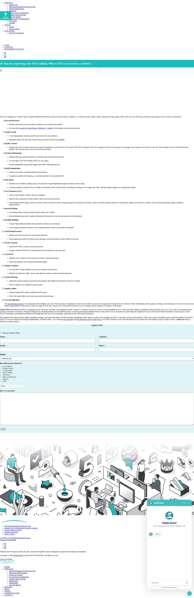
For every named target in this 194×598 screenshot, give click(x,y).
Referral (5, 379)
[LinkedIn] (5, 57)
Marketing (12, 11)
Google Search (8, 368)
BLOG (7, 45)
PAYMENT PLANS (11, 593)
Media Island (18, 555)
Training (12, 23)
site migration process (15, 304)
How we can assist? (8, 391)
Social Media (7, 366)
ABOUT (7, 25)
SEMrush (41, 128)
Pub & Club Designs (16, 33)
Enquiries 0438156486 (8, 540)
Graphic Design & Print (17, 15)
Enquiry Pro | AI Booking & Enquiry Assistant (20, 528)
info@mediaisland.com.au (21, 538)
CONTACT (8, 47)
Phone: (102, 346)
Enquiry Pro (13, 5)
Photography (13, 581)
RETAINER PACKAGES (14, 49)
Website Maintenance (16, 9)
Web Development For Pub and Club (22, 7)
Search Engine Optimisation (19, 13)
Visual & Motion (15, 17)
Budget (3, 354)
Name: (3, 337)
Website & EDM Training (18, 573)
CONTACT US (5, 538)
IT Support (13, 21)
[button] (5, 15)
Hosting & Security (11, 532)
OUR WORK (9, 31)
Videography (13, 583)
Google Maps (7, 370)
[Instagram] (5, 55)
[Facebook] (5, 53)
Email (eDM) (7, 373)
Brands (11, 27)
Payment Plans (14, 29)
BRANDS (8, 587)
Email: (3, 346)
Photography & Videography (19, 19)
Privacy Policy (9, 534)
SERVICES (8, 3)
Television (6, 375)
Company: (103, 337)
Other (5, 381)
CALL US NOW (6, 559)
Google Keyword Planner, (28, 128)
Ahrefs (50, 128)
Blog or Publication (9, 377)
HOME (7, 567)
